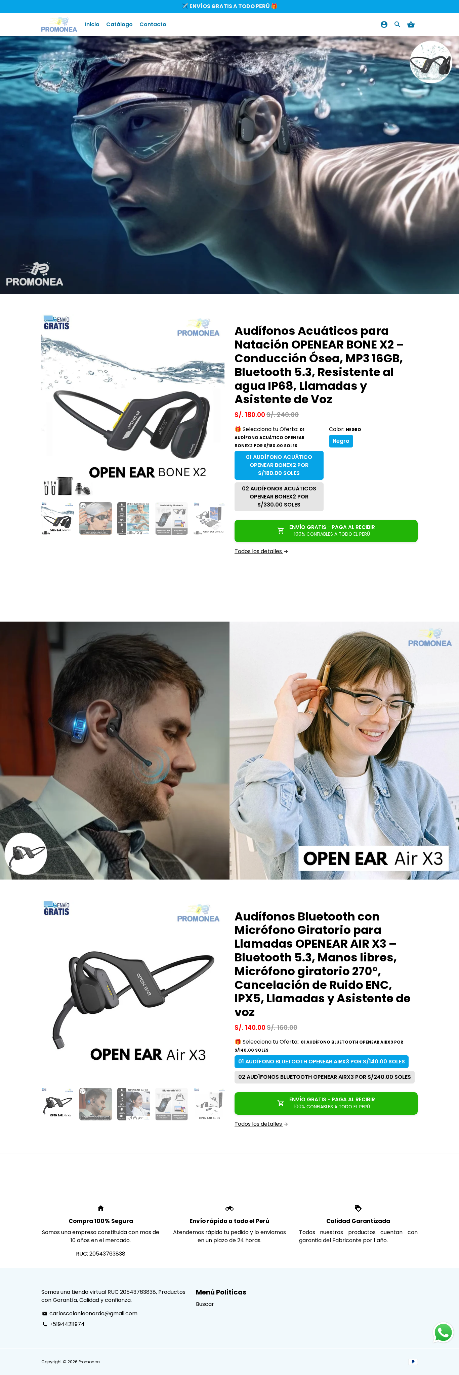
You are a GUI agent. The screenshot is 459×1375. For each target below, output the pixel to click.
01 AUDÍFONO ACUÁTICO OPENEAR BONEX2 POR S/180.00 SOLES (279, 465)
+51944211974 (63, 1324)
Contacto (152, 24)
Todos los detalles (262, 551)
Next (215, 405)
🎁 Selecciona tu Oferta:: (319, 1045)
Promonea (89, 1362)
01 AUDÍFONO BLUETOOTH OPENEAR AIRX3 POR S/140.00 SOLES (321, 1061)
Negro (341, 441)
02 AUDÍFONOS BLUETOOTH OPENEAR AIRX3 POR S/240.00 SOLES (324, 1077)
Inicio (92, 24)
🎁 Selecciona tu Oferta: (269, 436)
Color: (345, 429)
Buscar (205, 1304)
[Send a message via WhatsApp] (443, 1332)
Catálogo (119, 24)
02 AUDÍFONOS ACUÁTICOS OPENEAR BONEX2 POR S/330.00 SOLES (279, 497)
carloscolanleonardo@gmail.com (89, 1313)
